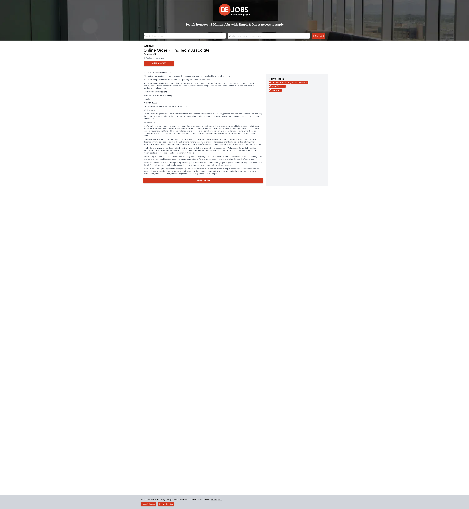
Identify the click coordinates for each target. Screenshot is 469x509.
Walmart (149, 46)
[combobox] (185, 36)
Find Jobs (318, 35)
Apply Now (159, 63)
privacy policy (216, 499)
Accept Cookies (148, 504)
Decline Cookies (166, 504)
